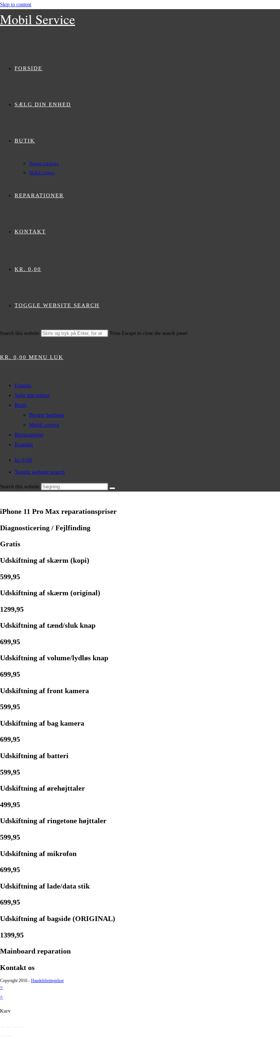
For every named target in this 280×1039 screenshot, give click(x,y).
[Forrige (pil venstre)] (2, 1036)
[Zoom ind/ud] (2, 1027)
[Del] (15, 1027)
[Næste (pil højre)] (9, 1036)
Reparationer (29, 435)
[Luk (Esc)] (22, 1027)
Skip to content (15, 4)
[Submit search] (112, 488)
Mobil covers (44, 425)
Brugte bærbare (46, 415)
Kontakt (24, 444)
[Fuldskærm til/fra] (9, 1027)
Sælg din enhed (32, 395)
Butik (21, 405)
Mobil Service (37, 19)
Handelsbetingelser (47, 980)
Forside (23, 385)
